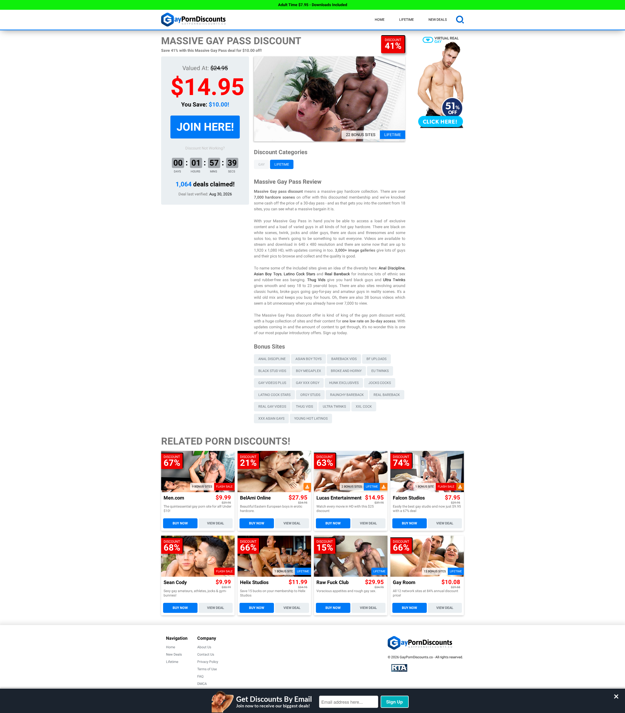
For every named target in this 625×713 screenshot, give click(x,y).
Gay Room (404, 582)
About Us (204, 647)
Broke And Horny (346, 371)
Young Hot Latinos (311, 418)
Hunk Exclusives (344, 383)
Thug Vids (316, 279)
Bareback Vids (344, 359)
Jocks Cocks (379, 383)
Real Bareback (337, 274)
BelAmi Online (255, 498)
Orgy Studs (310, 395)
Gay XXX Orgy (307, 383)
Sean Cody (175, 582)
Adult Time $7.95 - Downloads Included (312, 4)
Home (380, 19)
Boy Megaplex (308, 371)
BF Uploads (376, 359)
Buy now (180, 523)
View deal (215, 523)
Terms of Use (207, 669)
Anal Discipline (392, 268)
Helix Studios (254, 582)
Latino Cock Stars (299, 274)
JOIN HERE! (205, 126)
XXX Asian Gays (271, 418)
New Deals (437, 19)
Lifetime (406, 19)
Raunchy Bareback (347, 395)
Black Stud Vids (272, 371)
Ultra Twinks (394, 279)
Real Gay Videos (272, 406)
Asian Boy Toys (267, 274)
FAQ (200, 676)
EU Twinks (380, 371)
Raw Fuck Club (332, 582)
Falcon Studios (409, 498)
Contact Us (205, 654)
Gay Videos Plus (272, 383)
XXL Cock (364, 406)
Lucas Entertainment (339, 498)
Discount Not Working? (205, 148)
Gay (261, 164)
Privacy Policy (207, 662)
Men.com (174, 498)
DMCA (202, 684)
